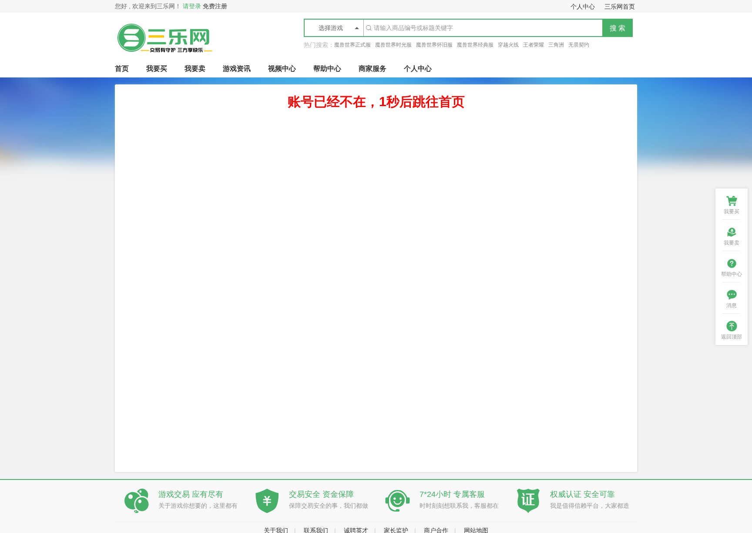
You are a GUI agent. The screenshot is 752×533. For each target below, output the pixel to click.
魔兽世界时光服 (393, 45)
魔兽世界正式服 (352, 45)
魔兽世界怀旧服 (434, 45)
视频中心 (282, 68)
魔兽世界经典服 (475, 45)
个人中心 (418, 68)
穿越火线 (508, 45)
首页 (122, 68)
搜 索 (617, 28)
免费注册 (215, 6)
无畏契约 (578, 45)
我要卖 (195, 68)
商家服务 (372, 68)
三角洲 (556, 45)
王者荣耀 (533, 45)
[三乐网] (164, 57)
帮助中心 (327, 68)
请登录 (192, 6)
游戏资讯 (237, 68)
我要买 (156, 68)
